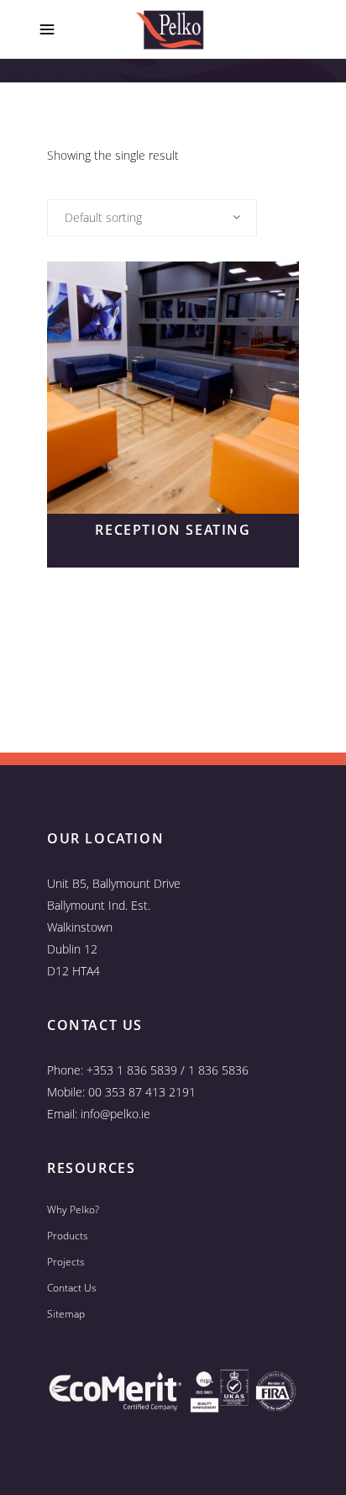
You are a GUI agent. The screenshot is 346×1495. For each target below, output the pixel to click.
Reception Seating (172, 529)
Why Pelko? (73, 1209)
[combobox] (152, 217)
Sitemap (66, 1314)
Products (67, 1235)
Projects (66, 1262)
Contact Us (72, 1288)
